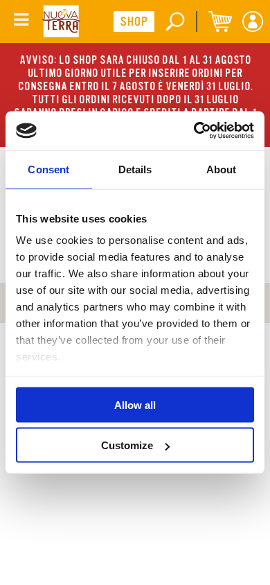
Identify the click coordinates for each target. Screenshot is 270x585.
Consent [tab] (48, 169)
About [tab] (221, 169)
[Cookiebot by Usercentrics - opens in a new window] (194, 131)
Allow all (135, 404)
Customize (127, 445)
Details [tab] (135, 169)
